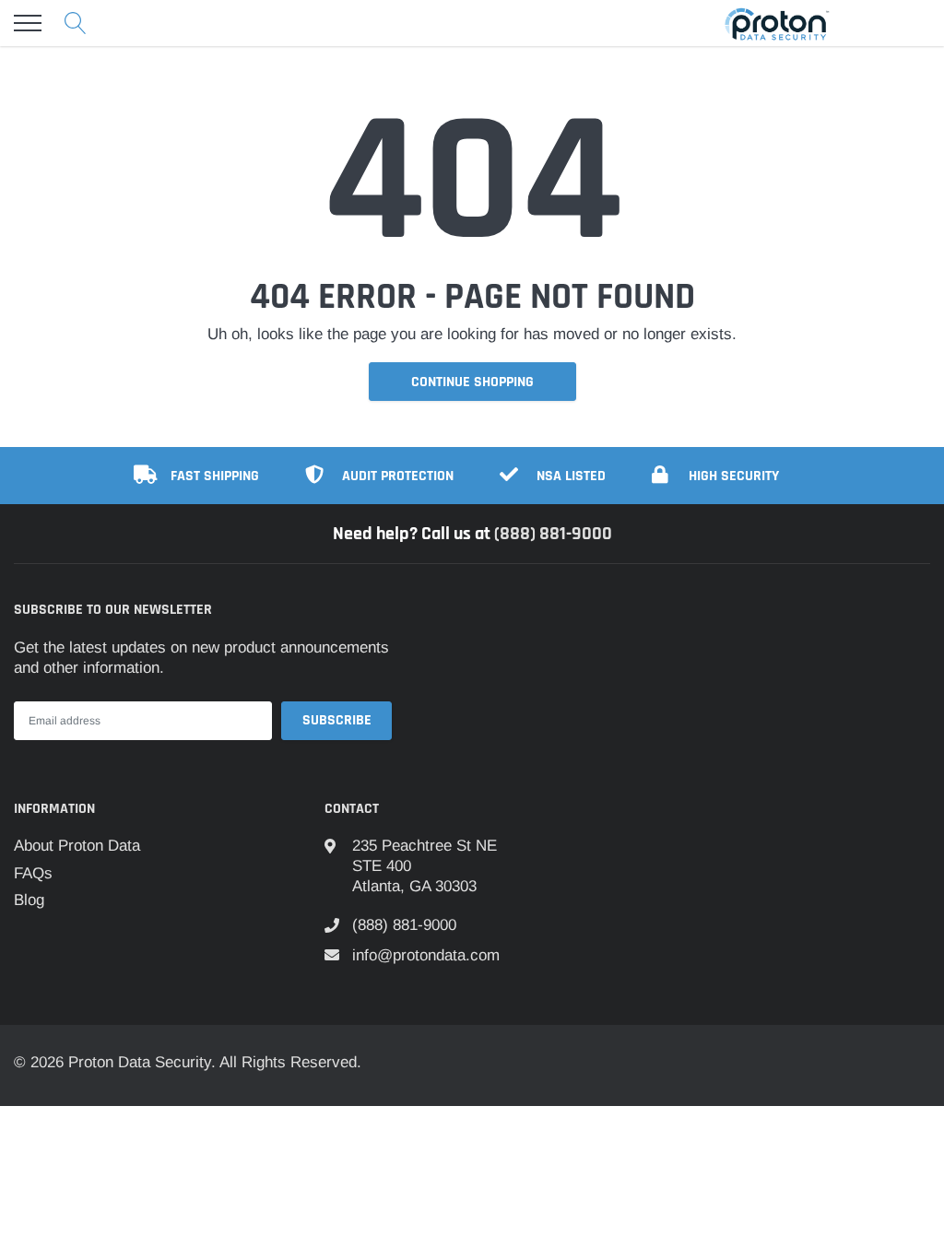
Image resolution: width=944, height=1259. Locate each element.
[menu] (27, 23)
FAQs (33, 873)
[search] (76, 23)
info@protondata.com (426, 955)
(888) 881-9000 (553, 534)
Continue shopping (472, 382)
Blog (29, 900)
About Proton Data (77, 845)
